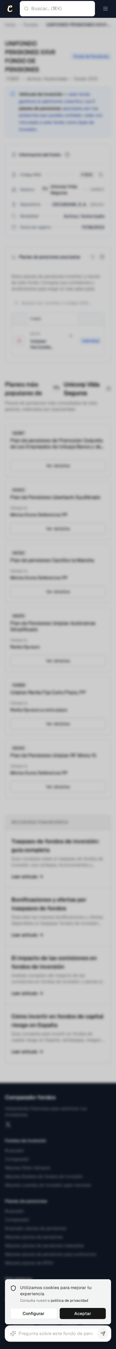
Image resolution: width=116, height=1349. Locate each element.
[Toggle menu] (105, 8)
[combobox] (63, 8)
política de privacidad (69, 1300)
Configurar (34, 1313)
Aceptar (82, 1313)
